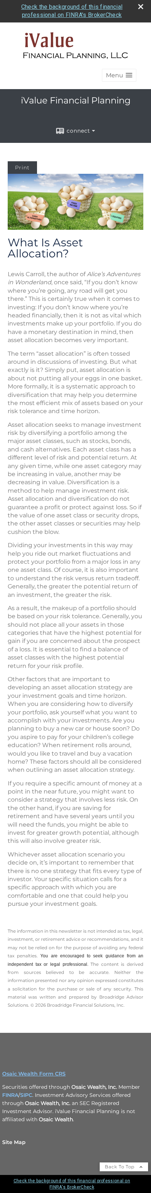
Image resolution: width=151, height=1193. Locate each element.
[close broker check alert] (141, 7)
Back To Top (120, 1166)
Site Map (14, 1142)
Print (22, 167)
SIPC (26, 1095)
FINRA (10, 1095)
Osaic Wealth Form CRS (34, 1073)
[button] (119, 75)
